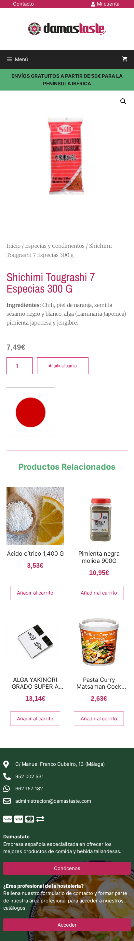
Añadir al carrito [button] (35, 593)
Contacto (23, 4)
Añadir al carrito (63, 365)
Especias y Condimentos (55, 246)
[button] (123, 101)
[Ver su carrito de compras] (124, 59)
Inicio (13, 246)
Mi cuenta (108, 4)
